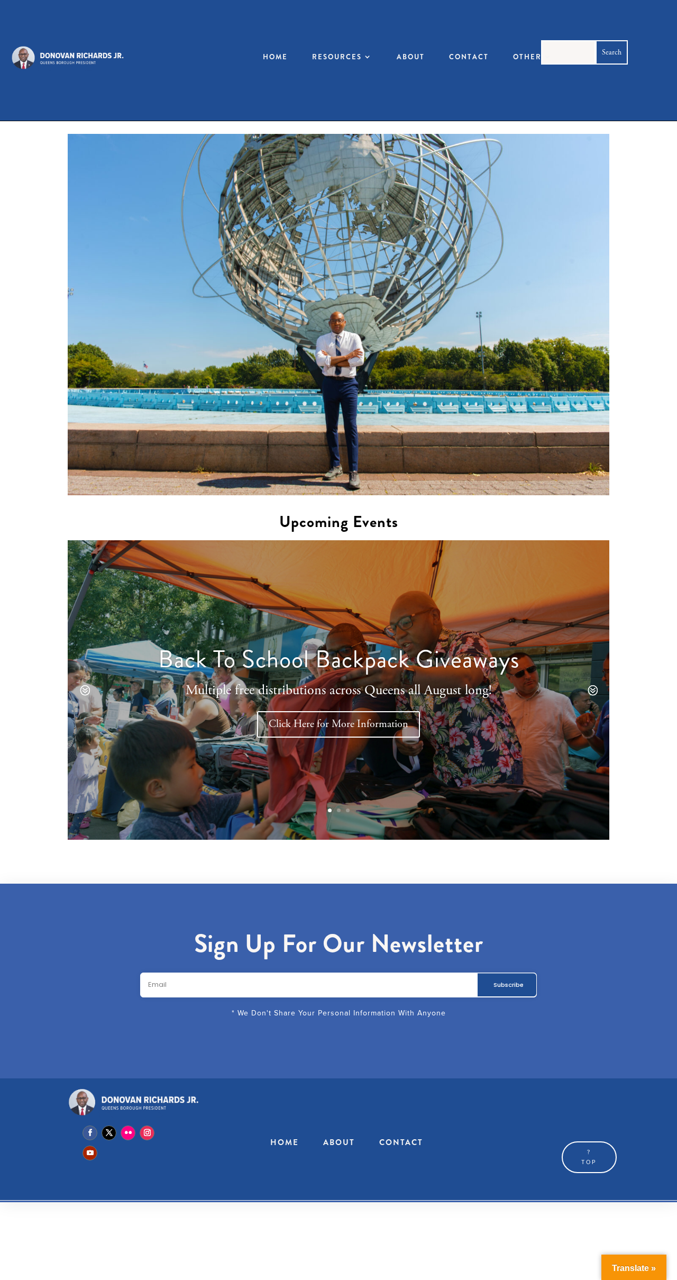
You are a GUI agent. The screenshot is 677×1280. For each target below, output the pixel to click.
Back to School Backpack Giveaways (338, 658)
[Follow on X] (109, 1132)
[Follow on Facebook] (90, 1132)
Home (275, 57)
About (411, 57)
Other (527, 57)
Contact (469, 57)
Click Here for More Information (338, 724)
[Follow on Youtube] (90, 1153)
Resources (337, 57)
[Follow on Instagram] (147, 1132)
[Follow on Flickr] (128, 1132)
